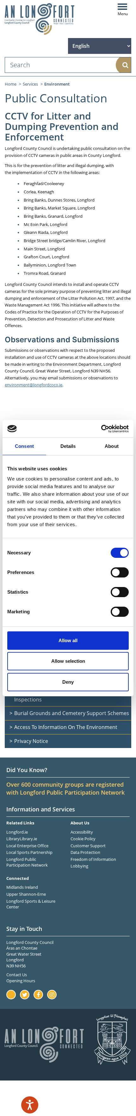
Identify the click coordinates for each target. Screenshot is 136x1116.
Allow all (68, 640)
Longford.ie (17, 832)
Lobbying (79, 866)
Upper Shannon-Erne (26, 894)
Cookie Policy (83, 839)
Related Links (20, 823)
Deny (68, 682)
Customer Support (88, 845)
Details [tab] (68, 446)
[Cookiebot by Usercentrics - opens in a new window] (101, 429)
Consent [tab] (24, 446)
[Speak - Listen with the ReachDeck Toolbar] (29, 1104)
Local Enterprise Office (27, 845)
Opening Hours (20, 981)
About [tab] (112, 446)
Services (30, 84)
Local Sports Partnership (29, 852)
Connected (17, 878)
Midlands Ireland (22, 887)
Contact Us (16, 974)
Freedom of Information (93, 859)
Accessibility (82, 832)
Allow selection (68, 661)
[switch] (120, 572)
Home (10, 84)
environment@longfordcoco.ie (33, 385)
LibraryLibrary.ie (21, 839)
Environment (57, 84)
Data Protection (85, 852)
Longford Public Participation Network (27, 862)
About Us (80, 823)
